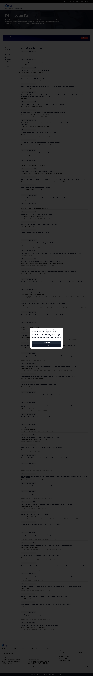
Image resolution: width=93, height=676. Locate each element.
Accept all (46, 345)
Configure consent (47, 342)
